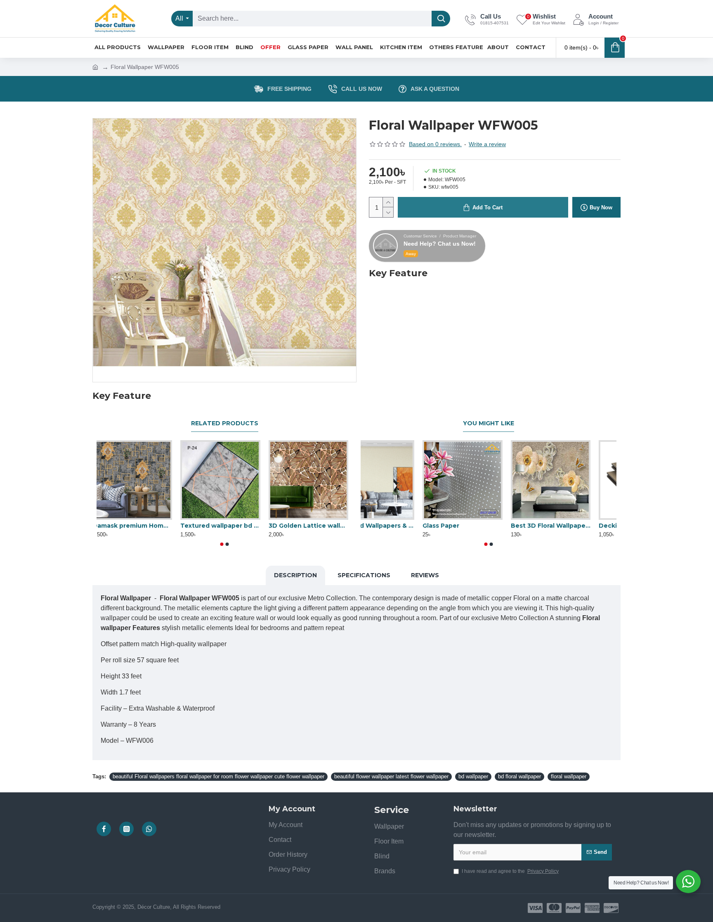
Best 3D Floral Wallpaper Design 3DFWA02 (576, 525)
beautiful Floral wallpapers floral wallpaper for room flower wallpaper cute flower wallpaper (218, 776)
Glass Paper (467, 525)
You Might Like (488, 423)
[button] (222, 544)
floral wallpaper (568, 776)
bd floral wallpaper (519, 776)
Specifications (364, 575)
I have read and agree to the (510, 871)
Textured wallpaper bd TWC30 (224, 525)
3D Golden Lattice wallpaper (312, 525)
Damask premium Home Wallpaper (136, 525)
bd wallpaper (473, 776)
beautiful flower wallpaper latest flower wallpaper (391, 776)
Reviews (425, 575)
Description (295, 575)
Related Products (224, 423)
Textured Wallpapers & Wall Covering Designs (400, 525)
